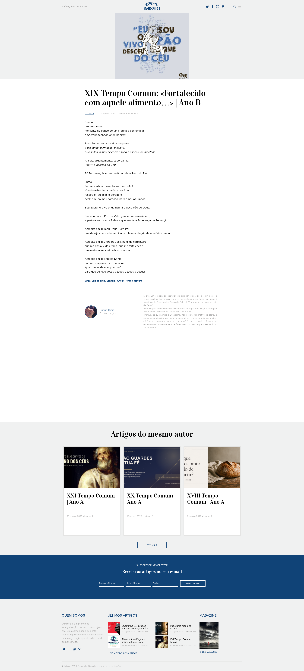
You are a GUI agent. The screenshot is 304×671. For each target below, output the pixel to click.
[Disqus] (152, 375)
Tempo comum (133, 280)
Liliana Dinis (107, 310)
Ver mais (152, 545)
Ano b (120, 280)
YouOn (117, 666)
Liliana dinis (98, 280)
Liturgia (89, 113)
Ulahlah (92, 666)
